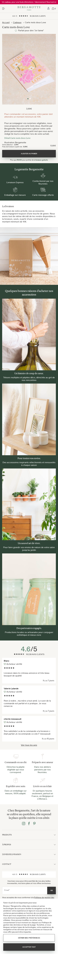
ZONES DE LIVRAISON (11, 854)
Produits (7, 835)
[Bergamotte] (29, 8)
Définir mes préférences (29, 938)
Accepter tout (29, 947)
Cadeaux (17, 22)
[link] (48, 8)
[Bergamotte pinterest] (34, 824)
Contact (6, 864)
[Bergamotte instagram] (23, 824)
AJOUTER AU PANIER (29, 153)
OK (51, 890)
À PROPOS (6, 844)
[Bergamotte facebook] (29, 824)
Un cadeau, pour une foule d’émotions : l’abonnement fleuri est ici (29, 2)
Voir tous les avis (29, 745)
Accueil (6, 22)
